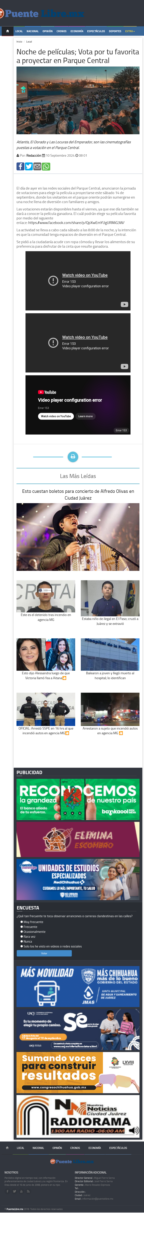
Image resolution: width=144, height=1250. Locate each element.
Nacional (33, 31)
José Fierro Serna (94, 1181)
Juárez (82, 1195)
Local (19, 31)
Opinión (48, 31)
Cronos (62, 31)
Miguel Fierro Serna (95, 1177)
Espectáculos (96, 31)
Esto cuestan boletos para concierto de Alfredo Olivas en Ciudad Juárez (78, 494)
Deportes (115, 31)
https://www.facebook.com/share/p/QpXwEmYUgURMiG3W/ (76, 222)
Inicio (19, 41)
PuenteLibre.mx (15, 1209)
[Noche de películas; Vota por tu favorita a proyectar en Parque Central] (20, 166)
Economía (76, 31)
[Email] (37, 166)
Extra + (130, 31)
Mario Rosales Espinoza (92, 1184)
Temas (8, 41)
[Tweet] (29, 166)
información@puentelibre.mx (94, 1198)
